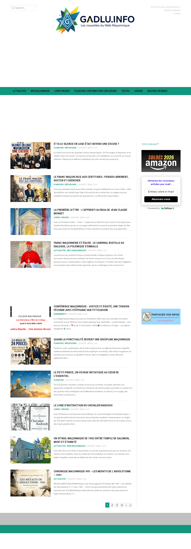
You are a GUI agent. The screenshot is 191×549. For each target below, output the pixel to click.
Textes (125, 91)
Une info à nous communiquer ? (166, 7)
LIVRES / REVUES (61, 217)
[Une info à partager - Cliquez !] (161, 317)
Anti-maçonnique (76, 250)
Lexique (138, 91)
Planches (59, 147)
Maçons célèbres (157, 91)
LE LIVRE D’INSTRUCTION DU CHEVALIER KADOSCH (83, 405)
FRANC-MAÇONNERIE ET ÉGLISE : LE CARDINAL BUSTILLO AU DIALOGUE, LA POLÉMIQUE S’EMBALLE (89, 244)
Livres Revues (62, 91)
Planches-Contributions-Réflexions (95, 91)
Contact (177, 13)
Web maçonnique (40, 91)
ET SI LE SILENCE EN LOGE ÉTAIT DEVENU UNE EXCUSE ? (86, 144)
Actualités (19, 91)
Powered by (154, 208)
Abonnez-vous (161, 199)
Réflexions (70, 147)
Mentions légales (172, 10)
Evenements (60, 314)
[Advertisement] (95, 60)
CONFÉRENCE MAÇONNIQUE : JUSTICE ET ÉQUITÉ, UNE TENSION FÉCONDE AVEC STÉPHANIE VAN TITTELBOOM (91, 308)
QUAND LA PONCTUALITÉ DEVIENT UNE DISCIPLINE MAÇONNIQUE (92, 339)
